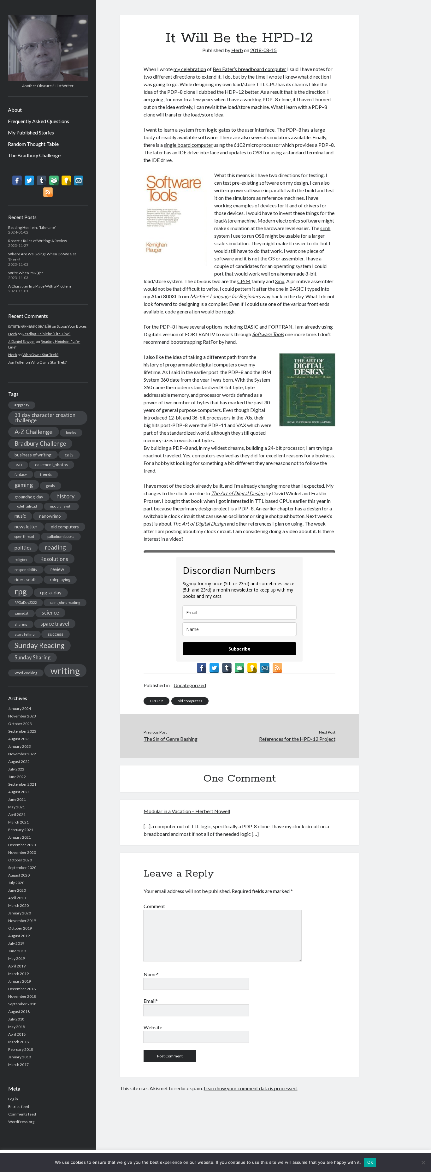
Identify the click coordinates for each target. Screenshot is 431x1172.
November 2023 (22, 716)
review (57, 569)
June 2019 (17, 951)
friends (46, 474)
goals (50, 485)
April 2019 (17, 966)
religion (21, 559)
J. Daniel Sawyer (21, 341)
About (15, 110)
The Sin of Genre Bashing (171, 739)
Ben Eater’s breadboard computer (249, 69)
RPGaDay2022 (26, 602)
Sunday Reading (39, 645)
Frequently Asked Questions (38, 121)
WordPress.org (21, 1121)
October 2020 (20, 860)
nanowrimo (50, 516)
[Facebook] (17, 181)
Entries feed (18, 1106)
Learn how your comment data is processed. (251, 1088)
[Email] (79, 181)
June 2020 (17, 890)
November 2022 (22, 754)
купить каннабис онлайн (29, 326)
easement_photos (51, 464)
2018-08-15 (263, 50)
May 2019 (16, 958)
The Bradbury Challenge (34, 155)
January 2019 (19, 981)
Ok (370, 1162)
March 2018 (18, 1041)
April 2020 (17, 897)
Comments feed (22, 1114)
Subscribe (239, 649)
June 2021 (17, 799)
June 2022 (17, 776)
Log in (13, 1099)
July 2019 (16, 943)
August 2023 (19, 738)
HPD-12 (156, 701)
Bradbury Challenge (40, 443)
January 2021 (19, 837)
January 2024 (19, 708)
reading (55, 547)
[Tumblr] (42, 181)
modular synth (61, 506)
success (55, 634)
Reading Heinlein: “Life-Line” (32, 227)
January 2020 (19, 913)
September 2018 (22, 1004)
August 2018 (19, 1011)
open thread (24, 536)
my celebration (190, 69)
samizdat (21, 613)
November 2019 (22, 920)
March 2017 (18, 1064)
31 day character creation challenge (45, 418)
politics (23, 547)
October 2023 (20, 723)
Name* (151, 974)
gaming (24, 484)
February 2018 (20, 1049)
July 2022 (16, 769)
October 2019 (20, 928)
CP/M (244, 281)
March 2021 (18, 822)
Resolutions (54, 559)
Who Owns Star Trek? (40, 354)
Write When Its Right (25, 273)
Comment (154, 906)
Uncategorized (190, 685)
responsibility (26, 569)
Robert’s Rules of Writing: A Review (37, 240)
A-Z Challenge (34, 431)
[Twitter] (29, 181)
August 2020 (19, 875)
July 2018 (16, 1019)
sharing (21, 624)
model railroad (26, 506)
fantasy (21, 474)
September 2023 (22, 731)
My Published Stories (31, 132)
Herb (12, 333)
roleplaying (60, 579)
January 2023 (19, 746)
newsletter (26, 526)
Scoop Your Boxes (72, 326)
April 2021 (17, 814)
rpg (21, 591)
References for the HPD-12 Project (297, 739)
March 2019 (18, 973)
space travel (54, 624)
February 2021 (20, 829)
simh (325, 228)
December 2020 (22, 844)
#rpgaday (22, 405)
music (20, 516)
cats (69, 454)
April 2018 (17, 1034)
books (71, 432)
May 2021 (16, 807)
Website (153, 1027)
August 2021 (19, 791)
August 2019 (19, 935)
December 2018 (22, 988)
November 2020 (22, 852)
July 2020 (16, 882)
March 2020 (18, 905)
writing (65, 670)
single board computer (188, 145)
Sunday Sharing (32, 657)
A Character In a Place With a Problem (39, 286)
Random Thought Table (33, 144)
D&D (18, 465)
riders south (26, 579)
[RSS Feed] (48, 192)
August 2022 (19, 761)
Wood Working (26, 673)
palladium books (60, 536)
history (65, 496)
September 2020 (22, 867)
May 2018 (16, 1026)
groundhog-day (29, 496)
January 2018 (19, 1057)
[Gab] (54, 181)
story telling (24, 634)
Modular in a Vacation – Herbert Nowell (187, 811)
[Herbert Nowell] (48, 79)
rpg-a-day (51, 592)
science (50, 613)
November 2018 (22, 996)
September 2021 (22, 784)
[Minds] (66, 181)
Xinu (279, 281)
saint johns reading (65, 602)
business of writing (33, 454)
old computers (65, 526)
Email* (151, 1001)
